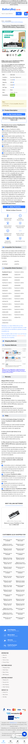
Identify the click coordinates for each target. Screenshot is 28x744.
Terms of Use (5, 660)
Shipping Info (5, 680)
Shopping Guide (6, 667)
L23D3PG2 (16, 264)
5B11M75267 (5, 264)
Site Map (4, 697)
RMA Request (5, 674)
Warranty (4, 657)
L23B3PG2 (4, 261)
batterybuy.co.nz (13, 722)
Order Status (5, 670)
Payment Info (5, 682)
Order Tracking (5, 687)
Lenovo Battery (8, 21)
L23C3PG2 (16, 261)
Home (2, 21)
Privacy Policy (5, 662)
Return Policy (5, 672)
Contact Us (5, 692)
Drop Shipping (5, 684)
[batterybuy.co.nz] (13, 10)
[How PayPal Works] (14, 718)
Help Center (5, 694)
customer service (20, 335)
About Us (4, 655)
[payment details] (14, 373)
